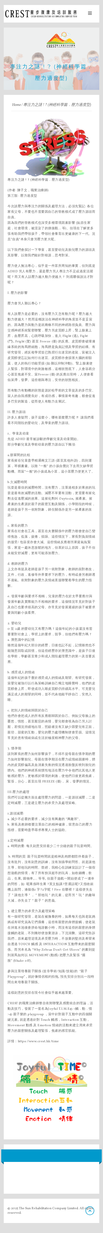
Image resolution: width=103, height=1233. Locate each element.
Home (16, 105)
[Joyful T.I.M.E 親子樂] (52, 1091)
